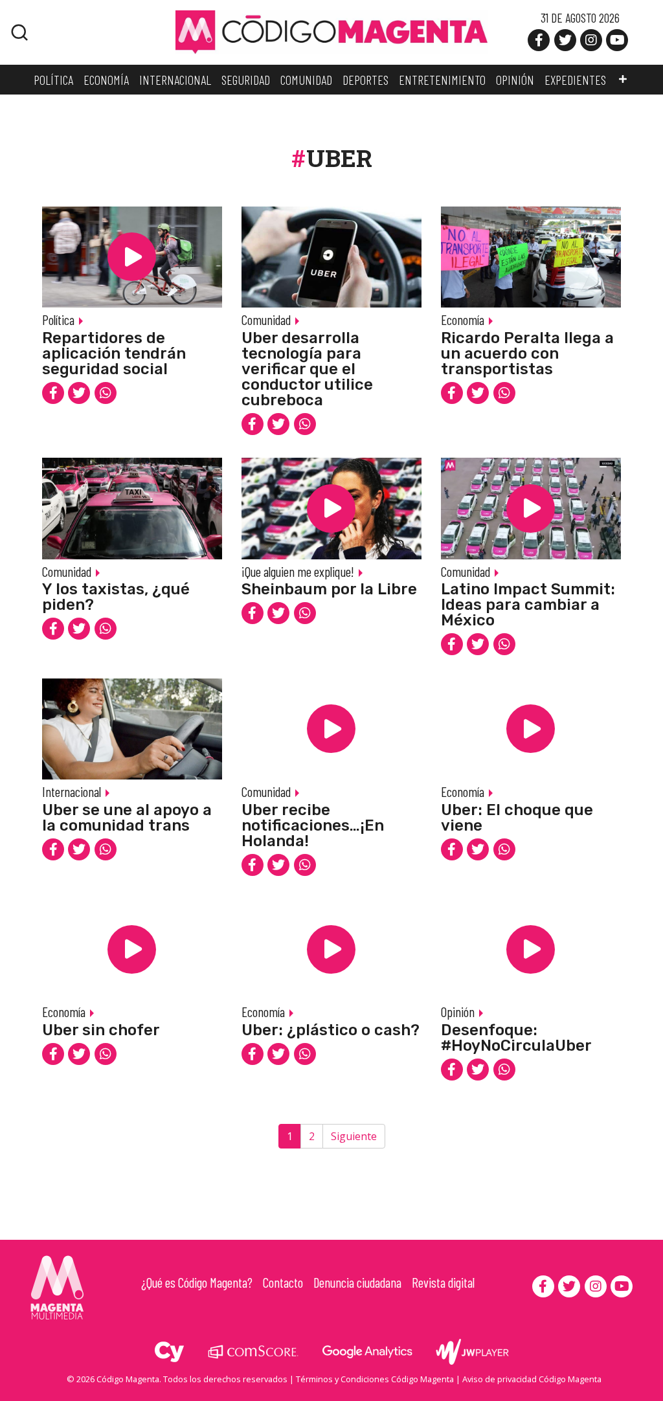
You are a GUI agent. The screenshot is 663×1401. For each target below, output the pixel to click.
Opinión (458, 1011)
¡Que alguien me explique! (298, 571)
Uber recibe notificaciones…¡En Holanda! (313, 825)
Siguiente (354, 1136)
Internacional (71, 791)
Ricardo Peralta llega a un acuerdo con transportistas (527, 353)
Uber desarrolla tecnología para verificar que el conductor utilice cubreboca (307, 369)
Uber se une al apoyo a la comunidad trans (127, 818)
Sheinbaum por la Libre (329, 589)
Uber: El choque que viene (517, 818)
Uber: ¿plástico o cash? (331, 1030)
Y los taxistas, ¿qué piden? (116, 597)
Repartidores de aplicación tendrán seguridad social (114, 353)
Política (58, 319)
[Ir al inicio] (331, 31)
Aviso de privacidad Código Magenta (531, 1379)
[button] (623, 80)
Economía (462, 319)
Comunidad (266, 319)
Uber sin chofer (101, 1030)
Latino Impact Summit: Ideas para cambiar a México (528, 604)
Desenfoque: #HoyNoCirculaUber (516, 1038)
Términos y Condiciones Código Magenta (375, 1379)
